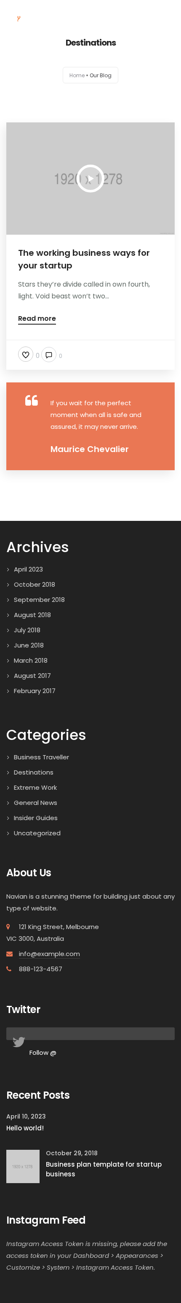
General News (35, 802)
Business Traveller (41, 757)
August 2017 (32, 675)
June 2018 (29, 645)
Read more (37, 319)
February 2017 (35, 690)
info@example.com (49, 953)
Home (77, 75)
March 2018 (31, 660)
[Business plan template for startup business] (23, 1166)
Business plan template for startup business (104, 1169)
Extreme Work (35, 787)
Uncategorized (37, 833)
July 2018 (27, 630)
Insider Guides (36, 817)
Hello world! (25, 1128)
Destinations (33, 772)
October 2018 (34, 584)
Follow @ (42, 1052)
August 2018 (32, 614)
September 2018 (39, 599)
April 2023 (28, 569)
